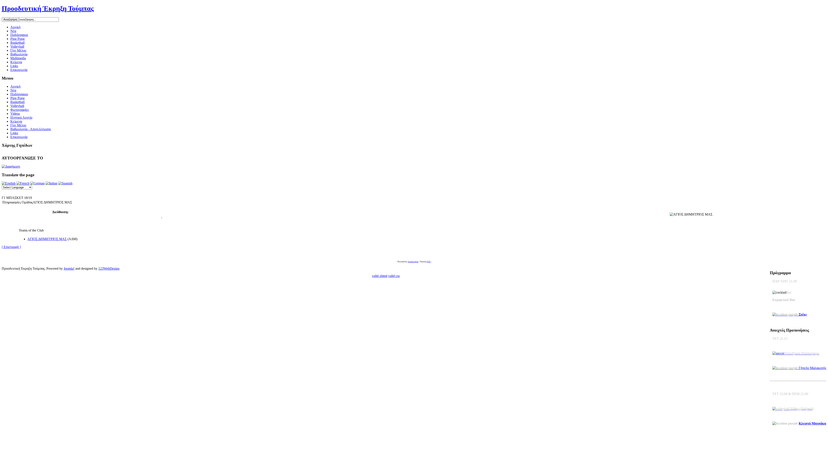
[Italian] (51, 183)
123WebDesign (108, 268)
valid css (394, 276)
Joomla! (69, 268)
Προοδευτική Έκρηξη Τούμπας (48, 8)
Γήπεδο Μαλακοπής (812, 368)
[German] (37, 183)
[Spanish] (65, 183)
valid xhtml (379, 276)
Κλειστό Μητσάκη (812, 423)
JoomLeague (413, 262)
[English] (9, 183)
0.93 (429, 262)
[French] (22, 183)
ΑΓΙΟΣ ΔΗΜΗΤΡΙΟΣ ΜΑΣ (47, 239)
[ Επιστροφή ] (11, 247)
